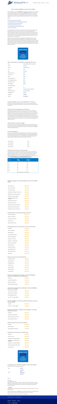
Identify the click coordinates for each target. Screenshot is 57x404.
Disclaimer (9, 400)
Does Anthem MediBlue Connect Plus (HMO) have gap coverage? (17, 21)
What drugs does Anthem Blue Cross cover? (14, 24)
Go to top (9, 378)
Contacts (18, 400)
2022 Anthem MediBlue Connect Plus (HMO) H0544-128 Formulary (20, 156)
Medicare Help (15, 402)
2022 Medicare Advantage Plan (27, 11)
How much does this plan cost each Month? (14, 20)
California (21, 368)
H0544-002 (24, 94)
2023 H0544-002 (25, 96)
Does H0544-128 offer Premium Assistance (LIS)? (15, 23)
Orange (21, 371)
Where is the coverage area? (12, 27)
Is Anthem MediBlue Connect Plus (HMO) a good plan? (16, 26)
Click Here (23, 52)
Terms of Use (14, 400)
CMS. (10, 380)
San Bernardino (22, 372)
